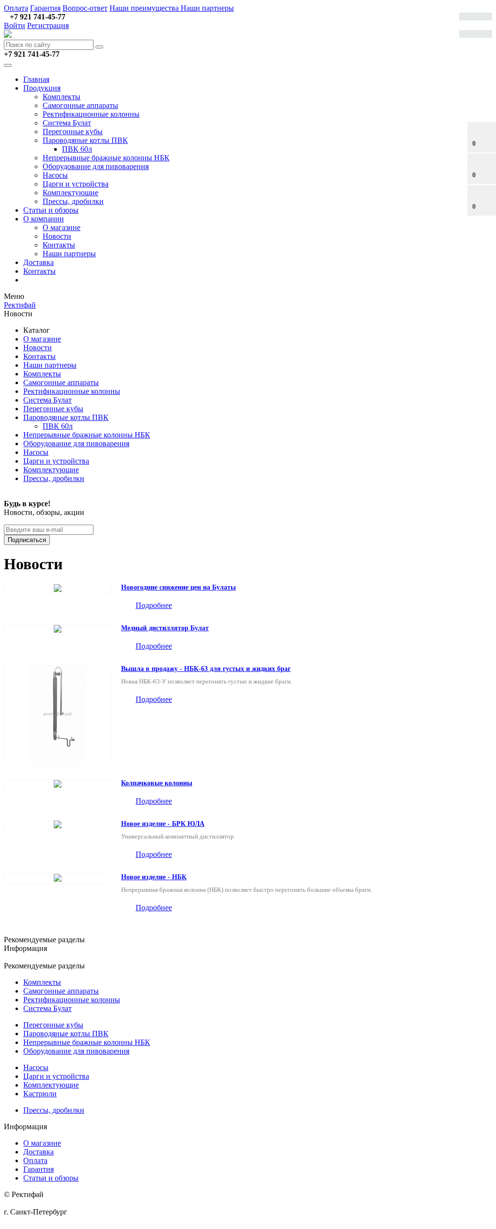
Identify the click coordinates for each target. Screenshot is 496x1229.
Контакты (59, 245)
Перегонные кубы (73, 131)
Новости (57, 236)
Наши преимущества (145, 8)
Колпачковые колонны (156, 783)
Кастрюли (40, 1093)
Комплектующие (70, 192)
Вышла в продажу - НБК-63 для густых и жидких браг (206, 668)
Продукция (42, 88)
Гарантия (45, 8)
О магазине (61, 227)
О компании (43, 219)
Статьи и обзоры (50, 210)
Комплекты (61, 97)
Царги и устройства (75, 184)
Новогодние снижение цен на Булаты (178, 587)
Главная (36, 79)
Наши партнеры (207, 8)
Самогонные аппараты (80, 105)
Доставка (38, 262)
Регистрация (48, 25)
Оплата (16, 8)
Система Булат (67, 123)
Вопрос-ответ (85, 8)
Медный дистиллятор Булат (165, 628)
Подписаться (27, 540)
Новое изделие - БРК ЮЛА (162, 823)
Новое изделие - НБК (153, 877)
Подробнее (154, 605)
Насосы (55, 175)
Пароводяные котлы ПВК (85, 140)
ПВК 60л (77, 149)
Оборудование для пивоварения (96, 166)
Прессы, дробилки (73, 201)
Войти (14, 25)
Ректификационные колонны (91, 114)
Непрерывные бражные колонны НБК (106, 158)
